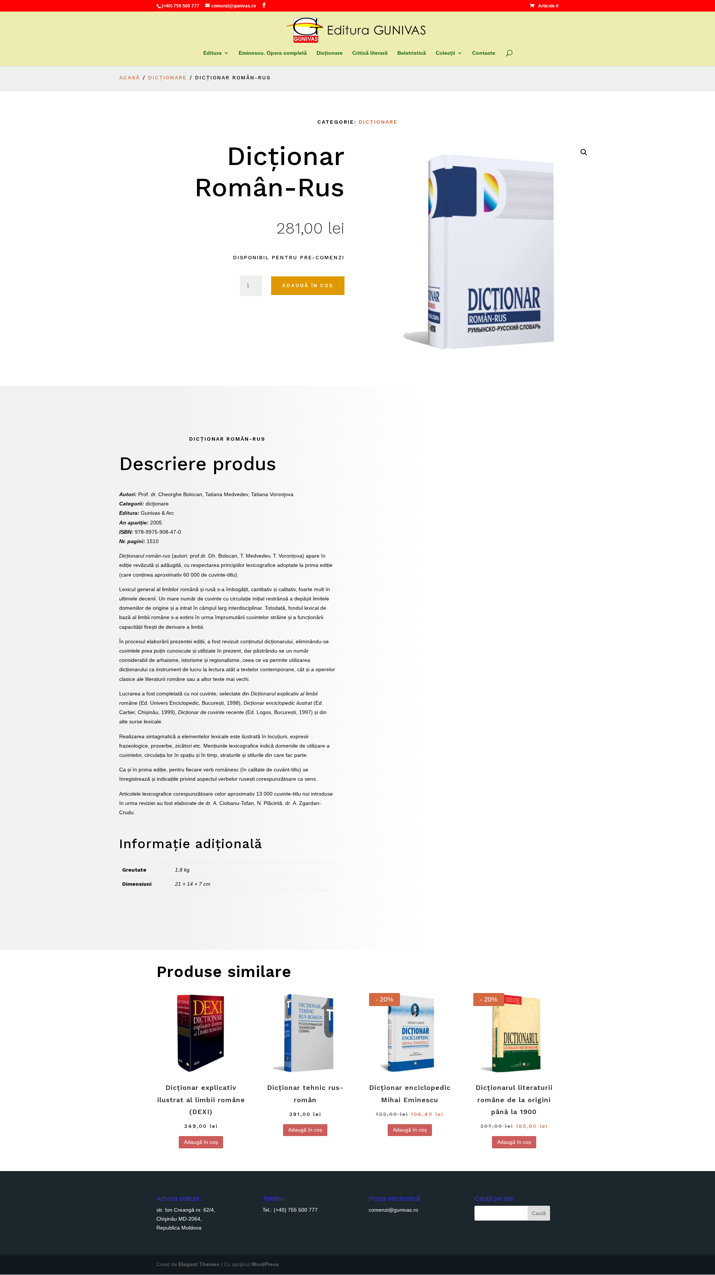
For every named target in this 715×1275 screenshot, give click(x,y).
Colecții (445, 53)
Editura (212, 53)
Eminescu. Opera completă (273, 53)
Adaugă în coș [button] (201, 1142)
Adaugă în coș (307, 285)
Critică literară (370, 53)
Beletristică (411, 53)
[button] (584, 152)
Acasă (129, 77)
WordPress (265, 1264)
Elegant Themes (198, 1264)
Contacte (483, 53)
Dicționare (330, 53)
